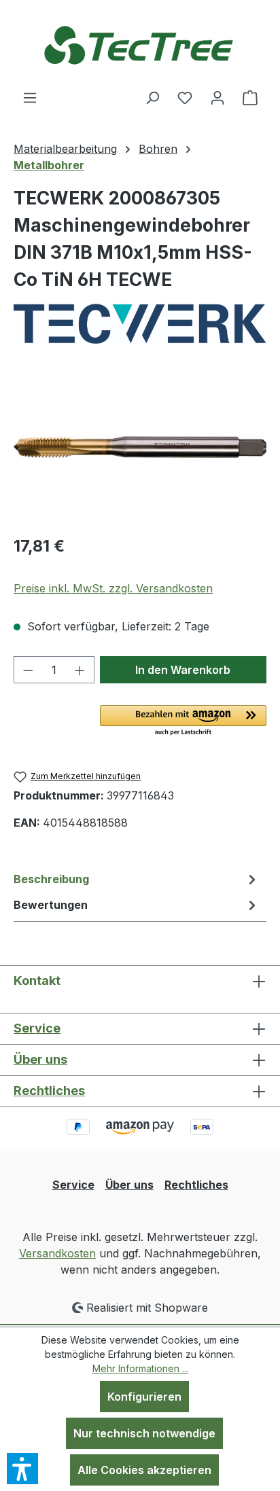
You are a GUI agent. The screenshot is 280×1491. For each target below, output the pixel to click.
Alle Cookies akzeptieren (144, 1470)
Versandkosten (57, 1253)
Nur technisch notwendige (144, 1433)
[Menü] (30, 97)
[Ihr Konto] (217, 97)
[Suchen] (152, 97)
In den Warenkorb (182, 670)
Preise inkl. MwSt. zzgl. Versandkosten (113, 588)
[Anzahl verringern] (28, 669)
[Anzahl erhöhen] (80, 669)
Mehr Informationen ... (140, 1368)
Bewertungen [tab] (51, 905)
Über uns (40, 1059)
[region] (140, 447)
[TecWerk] (140, 323)
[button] (183, 721)
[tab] (137, 879)
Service (37, 1028)
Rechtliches (49, 1090)
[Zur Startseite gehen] (140, 44)
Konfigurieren (144, 1396)
